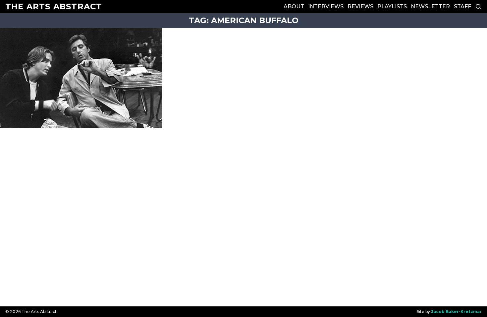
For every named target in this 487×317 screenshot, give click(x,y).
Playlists (392, 6)
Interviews (326, 6)
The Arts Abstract (53, 6)
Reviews (360, 6)
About (294, 6)
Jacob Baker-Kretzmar (456, 311)
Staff (462, 6)
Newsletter (430, 6)
